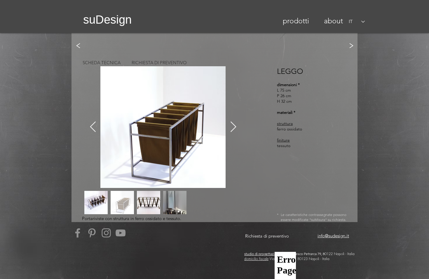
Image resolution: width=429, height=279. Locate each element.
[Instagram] (106, 233)
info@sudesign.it (333, 235)
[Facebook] (78, 233)
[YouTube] (120, 233)
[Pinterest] (92, 233)
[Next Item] (233, 127)
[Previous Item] (93, 127)
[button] (296, 21)
